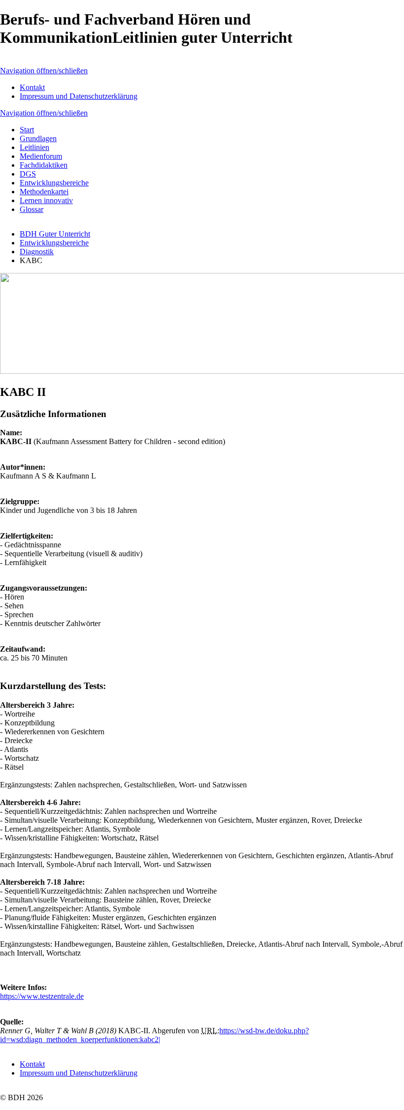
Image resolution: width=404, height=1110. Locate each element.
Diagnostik (37, 251)
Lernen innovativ (46, 200)
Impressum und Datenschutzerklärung (78, 96)
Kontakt (32, 87)
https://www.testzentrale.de (42, 996)
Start (27, 129)
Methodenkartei (44, 191)
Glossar (31, 209)
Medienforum (41, 156)
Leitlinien (34, 147)
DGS (28, 174)
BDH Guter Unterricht (55, 234)
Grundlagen (38, 138)
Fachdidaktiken (43, 165)
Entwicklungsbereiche (54, 183)
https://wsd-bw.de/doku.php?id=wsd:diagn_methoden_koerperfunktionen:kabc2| (154, 1035)
